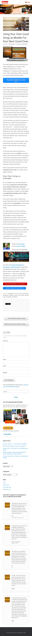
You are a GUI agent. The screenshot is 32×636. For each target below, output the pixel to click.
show (4, 297)
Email (5, 366)
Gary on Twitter (20, 246)
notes (22, 295)
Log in (4, 482)
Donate (16, 397)
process (27, 295)
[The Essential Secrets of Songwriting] (5, 2)
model (15, 295)
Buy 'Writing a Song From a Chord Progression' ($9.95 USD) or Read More (16, 80)
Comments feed (7, 487)
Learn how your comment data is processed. (15, 385)
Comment (6, 341)
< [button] (1, 9)
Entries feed (6, 485)
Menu (28, 2)
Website (5, 372)
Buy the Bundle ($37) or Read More (15, 284)
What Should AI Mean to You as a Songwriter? (14, 446)
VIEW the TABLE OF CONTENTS (14, 288)
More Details (6, 9)
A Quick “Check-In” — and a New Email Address (15, 444)
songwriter (8, 297)
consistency (25, 293)
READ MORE (7, 434)
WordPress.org (6, 489)
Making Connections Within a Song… (17, 324)
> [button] (30, 9)
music (19, 295)
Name (5, 359)
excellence (5, 295)
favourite (11, 295)
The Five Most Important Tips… (16, 318)
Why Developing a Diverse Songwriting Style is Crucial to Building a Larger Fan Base (14, 453)
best (21, 293)
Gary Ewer (25, 44)
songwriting (11, 293)
